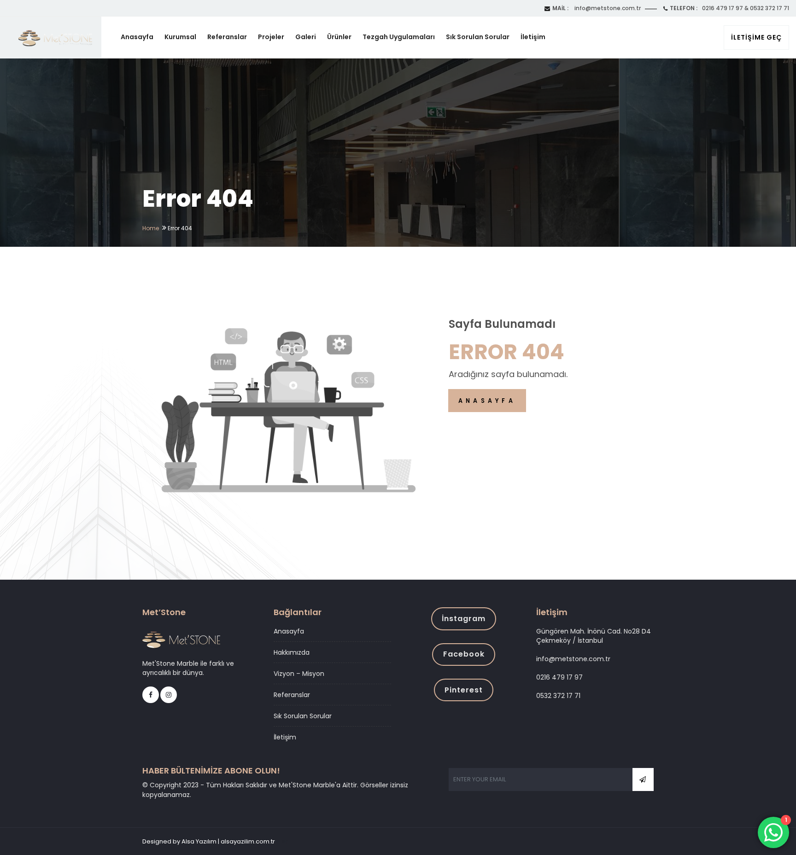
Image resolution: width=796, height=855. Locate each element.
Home (150, 228)
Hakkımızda (292, 652)
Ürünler (339, 36)
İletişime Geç (756, 37)
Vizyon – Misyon (299, 673)
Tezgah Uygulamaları (399, 36)
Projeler (271, 36)
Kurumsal (180, 36)
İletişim (533, 36)
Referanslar (227, 36)
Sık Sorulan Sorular (477, 36)
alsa (282, 841)
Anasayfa (137, 36)
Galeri (305, 36)
